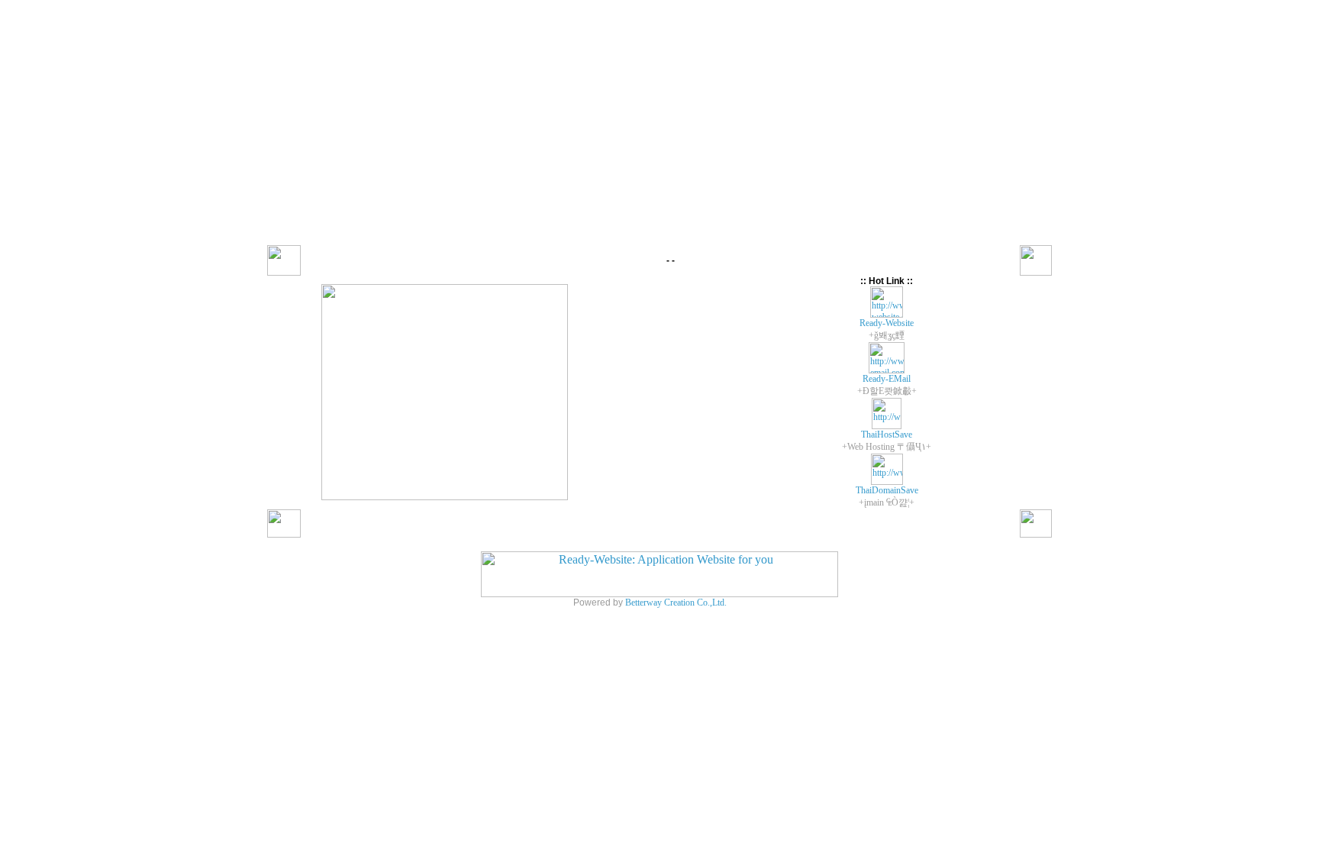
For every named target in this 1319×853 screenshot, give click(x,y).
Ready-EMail (887, 378)
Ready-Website (886, 323)
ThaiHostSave (886, 434)
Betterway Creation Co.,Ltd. (676, 602)
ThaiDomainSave (887, 490)
